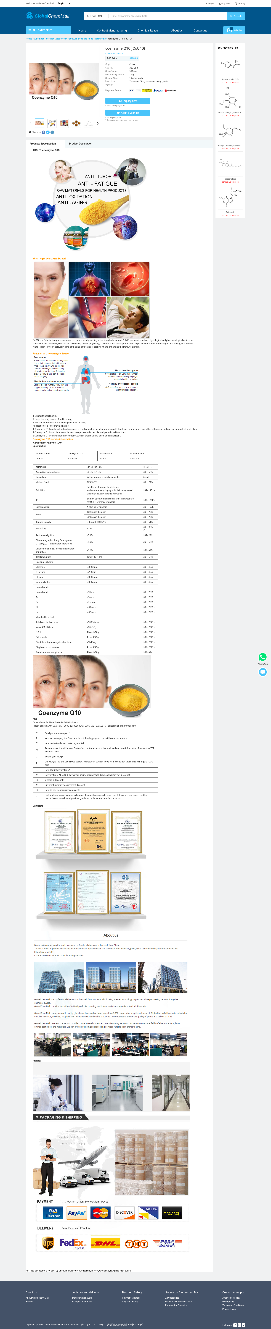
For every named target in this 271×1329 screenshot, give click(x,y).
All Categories (172, 1298)
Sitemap (30, 1301)
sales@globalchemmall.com (122, 726)
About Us (177, 30)
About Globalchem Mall (37, 1298)
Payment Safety (130, 1301)
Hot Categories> (59, 38)
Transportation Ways (82, 1298)
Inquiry (241, 3)
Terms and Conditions (233, 1305)
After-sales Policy (231, 1298)
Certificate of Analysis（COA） (48, 442)
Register (225, 3)
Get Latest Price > (114, 53)
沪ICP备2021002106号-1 (93, 1324)
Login (210, 3)
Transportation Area (82, 1301)
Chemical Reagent (149, 30)
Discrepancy (228, 1301)
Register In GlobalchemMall (178, 1301)
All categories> (42, 38)
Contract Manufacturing (112, 30)
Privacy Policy (229, 1309)
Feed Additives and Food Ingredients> (87, 38)
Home (82, 30)
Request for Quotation (176, 1305)
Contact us (200, 30)
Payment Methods (131, 1298)
